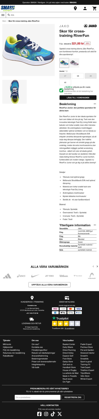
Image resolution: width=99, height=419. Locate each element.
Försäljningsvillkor (39, 350)
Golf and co (67, 364)
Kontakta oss (32, 305)
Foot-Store (67, 358)
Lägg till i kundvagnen (78, 97)
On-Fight (66, 381)
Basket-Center (69, 344)
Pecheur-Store (86, 347)
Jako (64, 26)
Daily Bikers (68, 347)
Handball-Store (69, 367)
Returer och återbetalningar (43, 352)
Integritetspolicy (38, 364)
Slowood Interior (87, 352)
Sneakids (84, 358)
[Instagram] (46, 414)
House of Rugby (70, 370)
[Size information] (67, 71)
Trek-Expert (85, 367)
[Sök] (8, 15)
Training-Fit (85, 364)
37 (65, 76)
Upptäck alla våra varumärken (49, 284)
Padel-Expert (86, 344)
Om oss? (35, 344)
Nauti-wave (67, 378)
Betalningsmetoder (40, 358)
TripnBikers (85, 373)
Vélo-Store (84, 376)
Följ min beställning (11, 350)
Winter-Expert (86, 378)
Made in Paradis (70, 376)
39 (91, 76)
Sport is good (86, 361)
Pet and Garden (87, 350)
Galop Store (68, 361)
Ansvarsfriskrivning (40, 355)
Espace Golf (68, 355)
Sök (12, 15)
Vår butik (35, 367)
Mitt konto (7, 344)
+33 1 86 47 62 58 (32, 313)
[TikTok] (52, 414)
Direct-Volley (68, 352)
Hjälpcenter (8, 347)
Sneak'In (84, 355)
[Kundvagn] (94, 8)
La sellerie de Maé (70, 373)
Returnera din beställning (31, 329)
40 (65, 82)
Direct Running (69, 350)
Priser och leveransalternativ (44, 361)
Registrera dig (72, 397)
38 (78, 76)
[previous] (93, 267)
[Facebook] (39, 414)
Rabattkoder (8, 355)
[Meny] (3, 15)
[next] (97, 267)
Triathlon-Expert (87, 370)
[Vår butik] (75, 8)
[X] (59, 414)
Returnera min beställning (14, 352)
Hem (4, 21)
